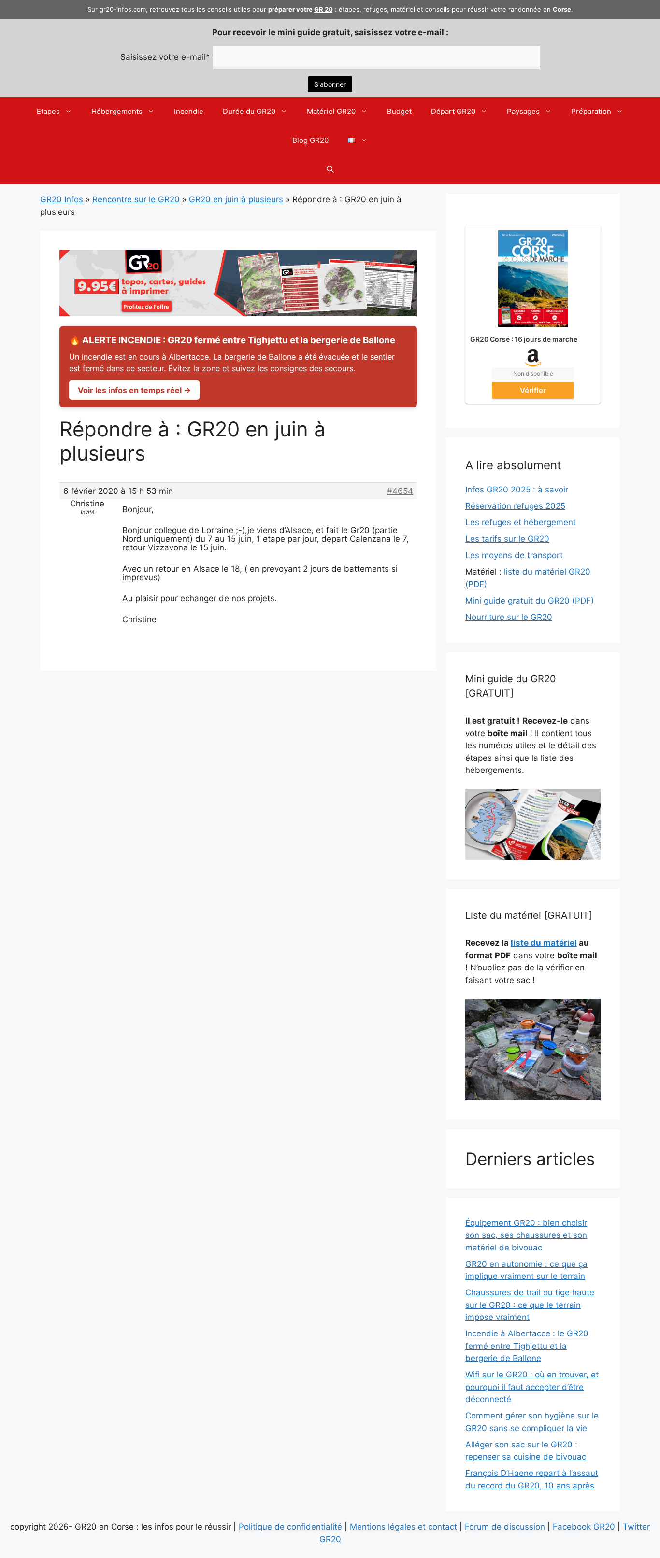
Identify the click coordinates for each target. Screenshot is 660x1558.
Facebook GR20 (584, 1526)
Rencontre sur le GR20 (136, 199)
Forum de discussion (505, 1526)
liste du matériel (544, 943)
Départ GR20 (453, 111)
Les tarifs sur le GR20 (507, 539)
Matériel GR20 (331, 111)
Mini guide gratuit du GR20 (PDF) (529, 600)
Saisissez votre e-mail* (165, 57)
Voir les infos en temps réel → (134, 390)
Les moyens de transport (514, 555)
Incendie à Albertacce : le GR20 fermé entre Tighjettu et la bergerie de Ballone (526, 1346)
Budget (399, 111)
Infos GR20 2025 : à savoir (516, 489)
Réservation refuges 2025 (515, 506)
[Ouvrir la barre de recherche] (330, 169)
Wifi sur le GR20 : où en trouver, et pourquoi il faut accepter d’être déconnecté (532, 1387)
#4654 (400, 491)
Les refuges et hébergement (520, 522)
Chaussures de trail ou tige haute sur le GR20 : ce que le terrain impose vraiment (529, 1305)
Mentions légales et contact (403, 1526)
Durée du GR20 (249, 111)
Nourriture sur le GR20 (508, 617)
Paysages (523, 111)
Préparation (591, 111)
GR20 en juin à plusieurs (236, 199)
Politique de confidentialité (290, 1526)
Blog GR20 (310, 140)
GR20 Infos (61, 199)
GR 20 (323, 9)
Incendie (188, 111)
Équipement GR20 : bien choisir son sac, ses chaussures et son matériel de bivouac (526, 1235)
